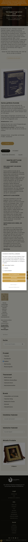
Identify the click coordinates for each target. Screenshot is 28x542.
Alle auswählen (14, 274)
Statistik (6, 268)
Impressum (11, 287)
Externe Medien (8, 270)
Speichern (14, 280)
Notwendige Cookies (9, 265)
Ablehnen (14, 277)
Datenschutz (16, 287)
